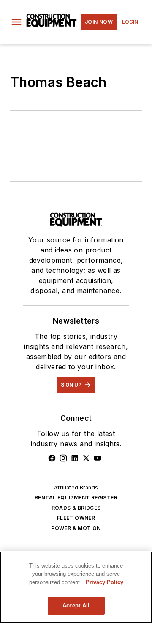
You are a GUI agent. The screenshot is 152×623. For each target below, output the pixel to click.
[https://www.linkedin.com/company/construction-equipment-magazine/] (75, 458)
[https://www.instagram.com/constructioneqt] (63, 458)
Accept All (76, 605)
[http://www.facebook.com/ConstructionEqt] (52, 458)
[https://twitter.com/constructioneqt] (86, 458)
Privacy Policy (104, 582)
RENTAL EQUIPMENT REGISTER (76, 497)
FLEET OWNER (76, 518)
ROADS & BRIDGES (76, 508)
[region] (76, 587)
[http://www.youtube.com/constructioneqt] (97, 458)
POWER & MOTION (76, 528)
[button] (16, 22)
